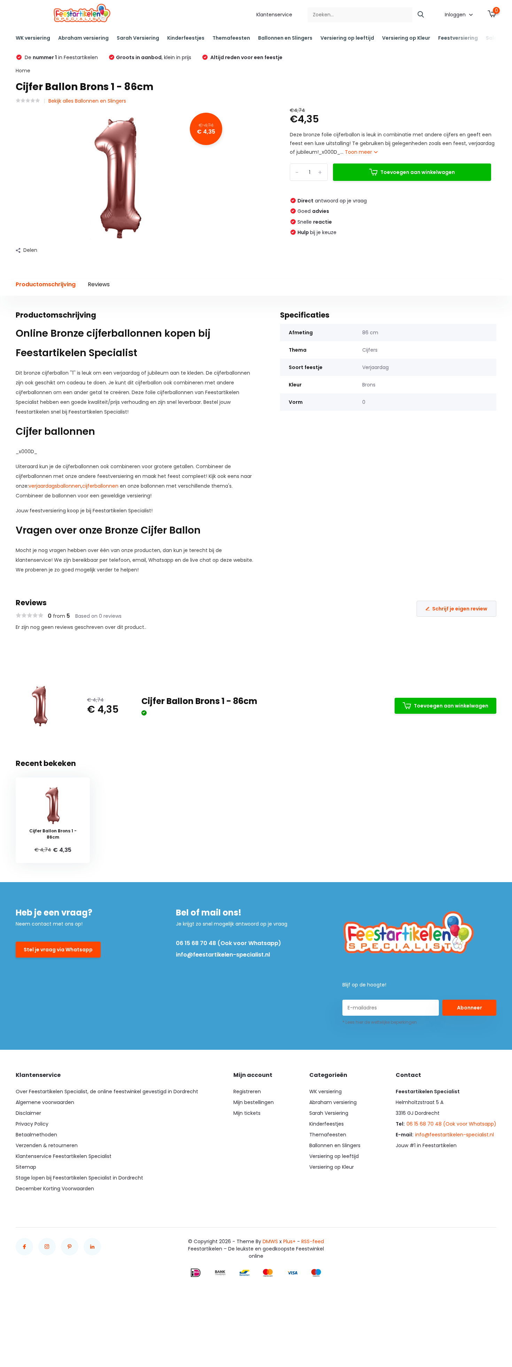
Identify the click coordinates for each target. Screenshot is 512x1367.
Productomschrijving (46, 284)
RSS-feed (312, 1241)
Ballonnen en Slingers (285, 37)
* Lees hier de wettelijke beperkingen (379, 1022)
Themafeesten (231, 37)
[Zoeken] (421, 15)
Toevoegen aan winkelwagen (417, 172)
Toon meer (359, 152)
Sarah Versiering (138, 37)
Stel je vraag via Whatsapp (58, 949)
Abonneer (469, 1007)
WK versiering (33, 37)
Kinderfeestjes (185, 37)
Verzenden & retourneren (47, 1145)
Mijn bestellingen (253, 1102)
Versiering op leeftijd (347, 37)
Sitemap (26, 1167)
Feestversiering (458, 37)
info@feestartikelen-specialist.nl (223, 955)
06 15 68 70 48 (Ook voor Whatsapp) (228, 943)
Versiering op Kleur (406, 37)
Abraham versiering (83, 37)
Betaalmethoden (36, 1134)
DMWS (270, 1241)
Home (23, 70)
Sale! (492, 37)
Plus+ (289, 1241)
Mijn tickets (247, 1113)
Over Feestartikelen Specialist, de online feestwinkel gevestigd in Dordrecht (107, 1091)
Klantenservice (274, 14)
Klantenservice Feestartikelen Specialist (63, 1156)
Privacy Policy (32, 1123)
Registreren (247, 1091)
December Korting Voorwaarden (55, 1188)
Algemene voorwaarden (45, 1102)
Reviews (99, 284)
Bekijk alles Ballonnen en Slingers (87, 100)
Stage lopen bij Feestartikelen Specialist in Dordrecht (79, 1177)
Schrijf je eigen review (459, 608)
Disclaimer (28, 1113)
